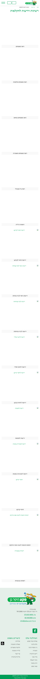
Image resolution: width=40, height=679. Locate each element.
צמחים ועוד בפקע (32, 641)
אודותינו (17, 641)
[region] (20, 7)
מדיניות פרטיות (15, 657)
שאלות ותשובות (15, 644)
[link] (19, 2)
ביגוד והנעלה (33, 660)
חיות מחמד (34, 663)
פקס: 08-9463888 (30, 618)
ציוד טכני (34, 657)
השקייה (35, 651)
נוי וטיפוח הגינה (33, 647)
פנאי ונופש (34, 666)
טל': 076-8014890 (30, 615)
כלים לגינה (34, 644)
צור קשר (17, 654)
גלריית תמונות (16, 651)
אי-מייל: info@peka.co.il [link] (28, 621)
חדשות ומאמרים (15, 647)
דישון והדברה (33, 654)
